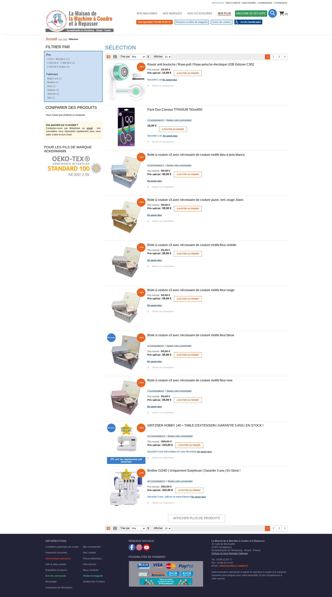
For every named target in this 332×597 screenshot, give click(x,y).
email (90, 128)
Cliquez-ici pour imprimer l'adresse (230, 553)
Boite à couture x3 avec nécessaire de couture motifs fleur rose (189, 380)
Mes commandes (92, 547)
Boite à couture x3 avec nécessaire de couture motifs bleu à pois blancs (196, 154)
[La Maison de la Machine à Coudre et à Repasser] (79, 20)
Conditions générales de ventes (62, 547)
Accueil (51, 39)
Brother (51, 82)
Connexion (280, 3)
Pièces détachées (92, 558)
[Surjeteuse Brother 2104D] (126, 488)
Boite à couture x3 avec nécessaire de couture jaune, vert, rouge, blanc (195, 199)
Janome (51, 94)
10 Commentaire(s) (156, 436)
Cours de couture (221, 22)
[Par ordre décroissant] (148, 56)
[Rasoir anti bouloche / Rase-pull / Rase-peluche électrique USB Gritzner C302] (126, 82)
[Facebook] (132, 547)
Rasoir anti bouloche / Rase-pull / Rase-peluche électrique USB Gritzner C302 (200, 64)
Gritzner (51, 90)
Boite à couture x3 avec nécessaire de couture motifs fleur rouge (190, 290)
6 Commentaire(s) (155, 165)
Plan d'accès (89, 564)
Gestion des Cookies (94, 581)
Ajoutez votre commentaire (179, 120)
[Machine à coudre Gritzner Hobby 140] (126, 443)
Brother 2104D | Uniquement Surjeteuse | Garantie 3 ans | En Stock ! (193, 470)
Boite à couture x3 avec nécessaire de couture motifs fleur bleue (190, 335)
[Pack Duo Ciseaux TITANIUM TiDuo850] (126, 127)
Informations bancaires (58, 558)
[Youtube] (146, 547)
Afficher (158, 56)
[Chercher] (272, 13)
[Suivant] (284, 56)
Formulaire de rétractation (59, 587)
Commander (265, 3)
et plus (56, 66)
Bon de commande (56, 576)
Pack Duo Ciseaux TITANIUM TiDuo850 (174, 109)
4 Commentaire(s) (155, 120)
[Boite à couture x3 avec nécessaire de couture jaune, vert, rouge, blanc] (126, 217)
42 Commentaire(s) (156, 481)
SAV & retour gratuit (56, 564)
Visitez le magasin (93, 576)
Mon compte (233, 3)
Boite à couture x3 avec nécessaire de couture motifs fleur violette (191, 245)
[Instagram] (139, 547)
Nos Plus (63, 39)
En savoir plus (170, 80)
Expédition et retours (56, 570)
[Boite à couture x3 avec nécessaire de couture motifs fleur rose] (126, 397)
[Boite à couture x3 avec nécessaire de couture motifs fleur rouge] (126, 307)
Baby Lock (52, 78)
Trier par (125, 56)
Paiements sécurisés (56, 552)
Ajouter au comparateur (163, 85)
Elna (49, 86)
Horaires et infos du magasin (192, 22)
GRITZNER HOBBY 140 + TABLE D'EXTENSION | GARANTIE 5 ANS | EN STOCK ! (205, 425)
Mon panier (249, 3)
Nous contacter (91, 570)
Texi (49, 97)
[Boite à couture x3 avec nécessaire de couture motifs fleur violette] (126, 262)
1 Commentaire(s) (155, 391)
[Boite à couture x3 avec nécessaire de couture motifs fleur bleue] (126, 352)
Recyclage (51, 581)
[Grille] (115, 57)
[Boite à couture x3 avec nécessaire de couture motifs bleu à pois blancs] (126, 172)
